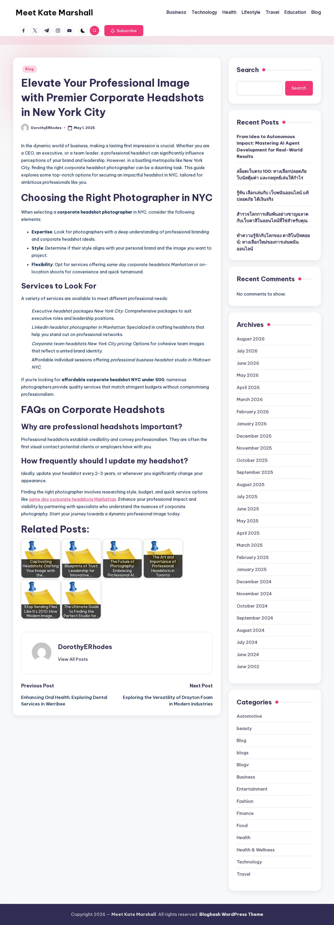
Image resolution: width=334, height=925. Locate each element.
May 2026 (248, 375)
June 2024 (248, 654)
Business (246, 777)
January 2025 (252, 569)
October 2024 (252, 606)
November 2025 (254, 448)
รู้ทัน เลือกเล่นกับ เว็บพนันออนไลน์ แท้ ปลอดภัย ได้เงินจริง (273, 196)
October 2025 (252, 460)
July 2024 (247, 642)
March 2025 (250, 545)
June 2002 (248, 666)
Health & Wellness (256, 850)
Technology (249, 862)
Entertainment (252, 789)
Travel (243, 874)
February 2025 (253, 557)
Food (242, 825)
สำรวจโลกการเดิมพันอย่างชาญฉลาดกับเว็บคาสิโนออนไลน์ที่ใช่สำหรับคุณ (272, 217)
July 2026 (247, 351)
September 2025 (255, 472)
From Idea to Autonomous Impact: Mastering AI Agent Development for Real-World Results (270, 147)
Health (243, 837)
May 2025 (248, 521)
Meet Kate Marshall (54, 12)
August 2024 (251, 630)
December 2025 (254, 436)
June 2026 (248, 363)
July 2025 (247, 496)
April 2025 (248, 533)
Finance (245, 813)
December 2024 (254, 582)
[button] (123, 30)
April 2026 (248, 387)
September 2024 (255, 618)
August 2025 (251, 484)
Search (248, 70)
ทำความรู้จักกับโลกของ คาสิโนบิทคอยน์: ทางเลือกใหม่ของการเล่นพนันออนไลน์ (273, 242)
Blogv (243, 765)
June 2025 (248, 509)
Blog (29, 69)
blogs (243, 753)
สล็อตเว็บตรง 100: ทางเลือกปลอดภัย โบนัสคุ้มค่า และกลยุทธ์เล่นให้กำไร (272, 174)
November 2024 (254, 594)
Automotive (249, 716)
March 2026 (250, 399)
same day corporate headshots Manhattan (72, 499)
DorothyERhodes (85, 647)
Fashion (245, 801)
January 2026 (252, 424)
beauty (244, 728)
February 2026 (253, 412)
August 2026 (251, 339)
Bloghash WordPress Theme (231, 914)
